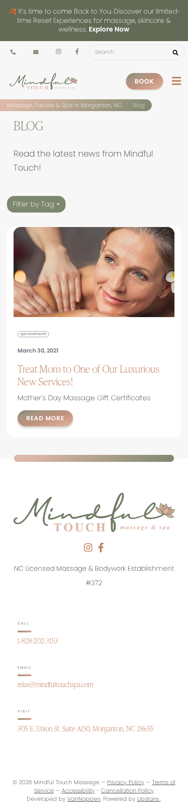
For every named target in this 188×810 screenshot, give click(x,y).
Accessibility (78, 790)
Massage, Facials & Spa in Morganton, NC (64, 105)
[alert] (94, 20)
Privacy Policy (125, 782)
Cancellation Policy (127, 790)
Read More (45, 418)
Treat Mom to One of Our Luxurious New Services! (88, 375)
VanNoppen (84, 799)
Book (144, 81)
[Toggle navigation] (176, 81)
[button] (175, 52)
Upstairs (148, 799)
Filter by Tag (34, 204)
